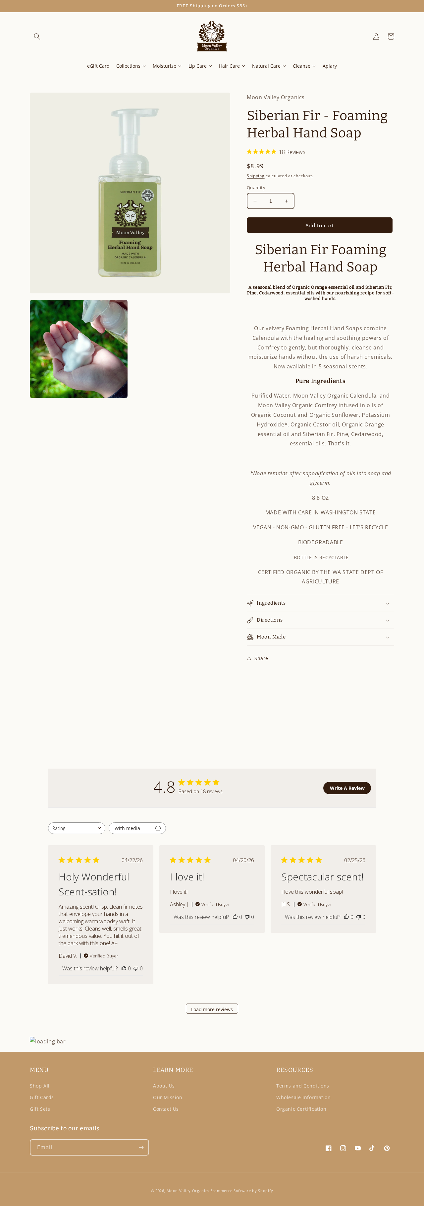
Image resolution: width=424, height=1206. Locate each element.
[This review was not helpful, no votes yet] (135, 968)
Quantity (256, 187)
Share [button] (261, 658)
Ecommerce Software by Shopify (241, 1190)
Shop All (40, 1086)
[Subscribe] (141, 1147)
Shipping (256, 176)
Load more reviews (212, 1009)
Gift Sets (40, 1109)
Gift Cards (42, 1097)
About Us (164, 1086)
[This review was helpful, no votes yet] (124, 968)
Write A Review (347, 788)
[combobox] (76, 828)
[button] (37, 36)
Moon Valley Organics (188, 1190)
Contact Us (166, 1109)
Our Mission (168, 1097)
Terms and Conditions (302, 1086)
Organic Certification (301, 1109)
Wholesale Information (303, 1097)
